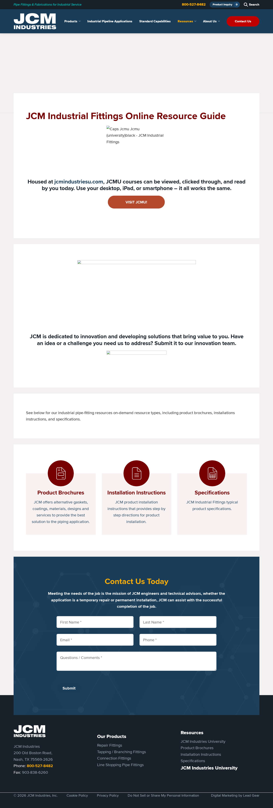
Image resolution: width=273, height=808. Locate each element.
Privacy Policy (108, 795)
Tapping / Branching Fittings (121, 752)
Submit (69, 688)
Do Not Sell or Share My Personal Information (163, 795)
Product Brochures (197, 748)
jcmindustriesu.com (78, 182)
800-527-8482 (194, 4)
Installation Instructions (201, 754)
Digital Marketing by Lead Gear (235, 795)
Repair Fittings (109, 745)
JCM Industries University (203, 741)
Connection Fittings (114, 758)
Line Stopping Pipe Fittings (120, 765)
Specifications (193, 761)
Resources (192, 732)
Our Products (111, 736)
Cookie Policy (77, 795)
